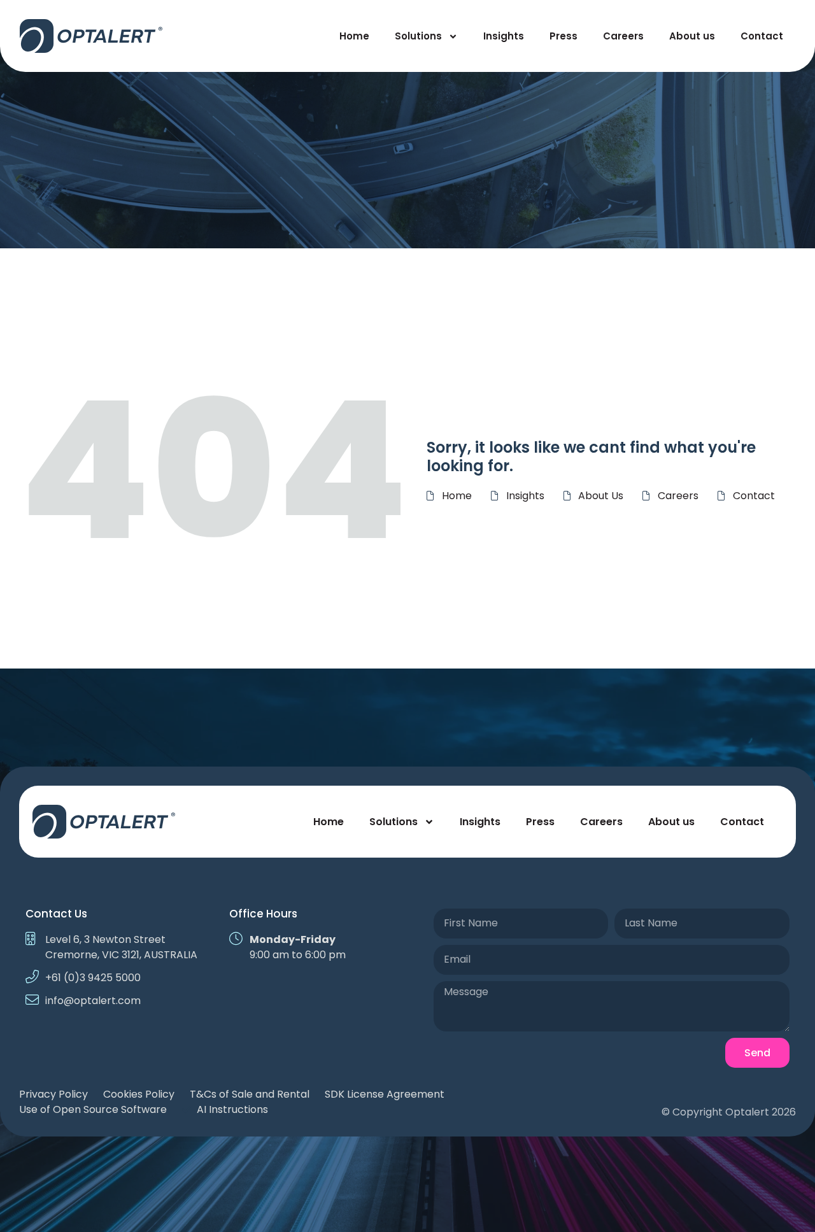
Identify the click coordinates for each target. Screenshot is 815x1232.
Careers (623, 36)
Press (563, 36)
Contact (762, 36)
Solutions (418, 36)
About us (692, 36)
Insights (503, 36)
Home (354, 36)
